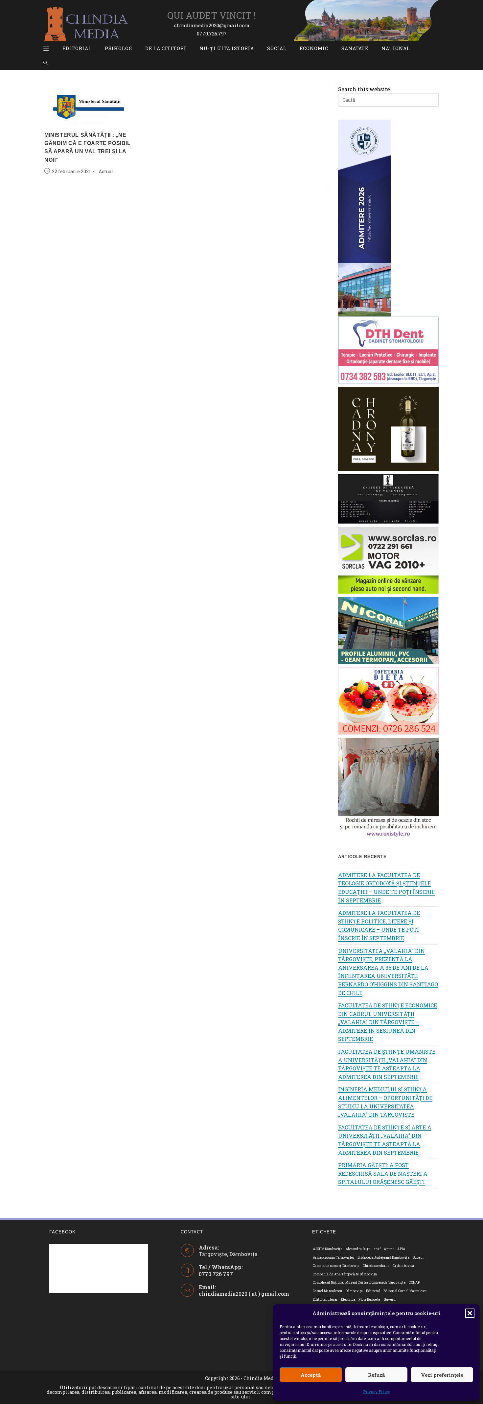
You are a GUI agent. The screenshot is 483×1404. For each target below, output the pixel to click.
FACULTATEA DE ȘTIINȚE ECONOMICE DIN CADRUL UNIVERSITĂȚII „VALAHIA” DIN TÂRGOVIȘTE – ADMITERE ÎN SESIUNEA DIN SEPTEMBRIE (387, 1022)
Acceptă (311, 1375)
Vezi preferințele (442, 1375)
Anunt (389, 1249)
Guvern (390, 1299)
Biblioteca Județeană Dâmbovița (383, 1257)
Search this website (364, 89)
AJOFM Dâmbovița (327, 1249)
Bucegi (418, 1257)
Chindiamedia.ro (376, 1266)
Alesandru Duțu (358, 1249)
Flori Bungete (369, 1299)
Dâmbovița (354, 1291)
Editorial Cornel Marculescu (405, 1291)
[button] (470, 1313)
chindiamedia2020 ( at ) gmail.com (244, 1293)
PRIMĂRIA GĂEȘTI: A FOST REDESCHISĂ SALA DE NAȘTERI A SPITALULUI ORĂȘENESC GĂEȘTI (382, 1173)
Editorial (373, 1291)
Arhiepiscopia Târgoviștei (333, 1257)
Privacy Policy (376, 1391)
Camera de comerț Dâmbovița (336, 1266)
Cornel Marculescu (327, 1291)
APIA (401, 1249)
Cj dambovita (403, 1266)
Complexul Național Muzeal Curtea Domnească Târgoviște (359, 1282)
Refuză (376, 1375)
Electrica (348, 1299)
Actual (106, 171)
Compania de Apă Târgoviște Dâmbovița (345, 1274)
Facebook (62, 1231)
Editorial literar (325, 1299)
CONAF (414, 1282)
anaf (377, 1249)
